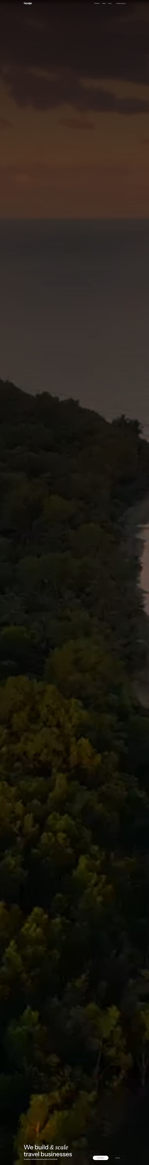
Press (110, 3)
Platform (97, 3)
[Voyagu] (28, 3)
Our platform (100, 1158)
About (104, 3)
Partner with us (121, 3)
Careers (117, 1158)
